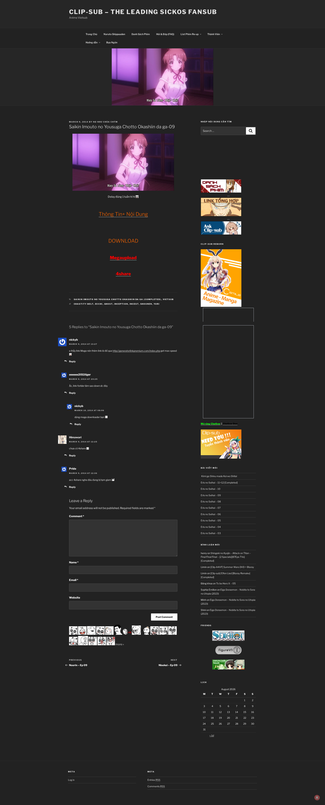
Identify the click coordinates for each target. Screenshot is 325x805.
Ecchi (99, 304)
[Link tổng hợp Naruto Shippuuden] (221, 215)
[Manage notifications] (317, 797)
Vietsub (168, 299)
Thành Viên (213, 34)
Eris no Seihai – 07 (211, 507)
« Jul (212, 735)
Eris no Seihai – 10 (210, 488)
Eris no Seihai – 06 (211, 514)
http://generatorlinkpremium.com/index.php (136, 350)
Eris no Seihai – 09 (211, 495)
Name (74, 562)
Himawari (75, 437)
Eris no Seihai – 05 (211, 520)
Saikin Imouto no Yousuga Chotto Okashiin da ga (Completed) (117, 299)
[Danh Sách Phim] (221, 191)
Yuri (157, 304)
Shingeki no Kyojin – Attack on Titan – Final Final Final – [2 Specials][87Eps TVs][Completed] (226, 557)
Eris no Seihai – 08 (211, 501)
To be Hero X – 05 (226, 583)
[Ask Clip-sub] (221, 233)
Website (74, 597)
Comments (156, 786)
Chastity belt (84, 304)
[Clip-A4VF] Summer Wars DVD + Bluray (232, 567)
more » (119, 644)
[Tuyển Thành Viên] (221, 457)
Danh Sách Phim (141, 34)
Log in (71, 779)
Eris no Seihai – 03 (211, 533)
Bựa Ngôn (111, 42)
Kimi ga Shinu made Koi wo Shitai (219, 476)
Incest (134, 304)
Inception (121, 304)
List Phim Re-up (190, 34)
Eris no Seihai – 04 (211, 526)
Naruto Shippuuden (114, 34)
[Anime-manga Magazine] (221, 305)
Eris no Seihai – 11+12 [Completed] (219, 482)
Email (73, 580)
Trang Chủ (91, 34)
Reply (72, 361)
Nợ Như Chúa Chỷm (105, 122)
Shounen (146, 304)
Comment (76, 516)
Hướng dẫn (92, 42)
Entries (153, 779)
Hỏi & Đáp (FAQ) (165, 34)
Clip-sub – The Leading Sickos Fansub (143, 12)
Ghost (108, 304)
